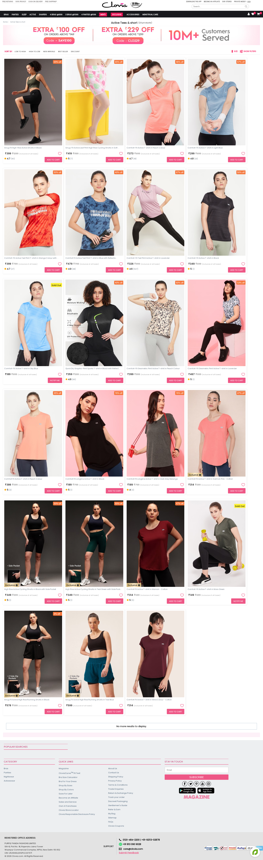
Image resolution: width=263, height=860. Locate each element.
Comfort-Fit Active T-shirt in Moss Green (206, 589)
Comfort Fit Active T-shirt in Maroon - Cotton (147, 589)
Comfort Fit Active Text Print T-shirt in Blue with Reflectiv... (91, 258)
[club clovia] (197, 797)
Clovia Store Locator (69, 810)
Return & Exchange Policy (120, 793)
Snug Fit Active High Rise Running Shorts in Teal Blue (89, 699)
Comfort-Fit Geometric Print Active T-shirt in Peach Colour (153, 368)
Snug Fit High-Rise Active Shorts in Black (23, 147)
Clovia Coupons (116, 825)
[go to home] (115, 4)
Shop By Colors (66, 789)
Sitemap (112, 817)
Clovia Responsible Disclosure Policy (77, 814)
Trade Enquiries (116, 789)
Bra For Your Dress (68, 781)
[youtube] (202, 783)
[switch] (249, 2)
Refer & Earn (114, 809)
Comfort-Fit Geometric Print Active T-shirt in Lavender (212, 368)
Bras (6, 14)
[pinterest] (196, 783)
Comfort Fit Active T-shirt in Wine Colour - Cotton (149, 699)
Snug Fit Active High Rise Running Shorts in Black (26, 699)
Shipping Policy (115, 776)
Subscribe (196, 777)
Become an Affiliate (212, 1)
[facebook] (184, 783)
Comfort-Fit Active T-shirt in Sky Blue (21, 368)
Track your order (116, 797)
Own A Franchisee (68, 806)
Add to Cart (53, 159)
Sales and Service (68, 801)
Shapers (43, 14)
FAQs (110, 821)
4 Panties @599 (88, 14)
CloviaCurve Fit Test (69, 773)
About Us (112, 768)
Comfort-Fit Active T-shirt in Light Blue (205, 147)
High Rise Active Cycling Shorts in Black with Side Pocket (30, 589)
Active (33, 14)
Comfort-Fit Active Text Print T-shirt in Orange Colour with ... (31, 258)
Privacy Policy (115, 780)
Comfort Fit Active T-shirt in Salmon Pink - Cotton (210, 479)
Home (5, 22)
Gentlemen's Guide (117, 805)
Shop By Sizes (65, 785)
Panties (15, 14)
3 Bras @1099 (71, 14)
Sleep (24, 14)
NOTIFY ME (55, 380)
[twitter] (190, 783)
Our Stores (227, 1)
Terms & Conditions (118, 784)
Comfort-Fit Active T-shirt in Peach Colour (146, 147)
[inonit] (208, 783)
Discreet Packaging (118, 801)
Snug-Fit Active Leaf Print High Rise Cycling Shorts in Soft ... (92, 147)
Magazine (64, 768)
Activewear (9, 780)
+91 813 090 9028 (131, 844)
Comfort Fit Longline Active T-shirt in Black (84, 479)
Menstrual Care (150, 14)
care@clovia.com (133, 848)
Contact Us (113, 772)
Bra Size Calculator (68, 777)
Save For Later (66, 793)
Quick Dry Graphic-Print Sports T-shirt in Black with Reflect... (92, 368)
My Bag (111, 813)
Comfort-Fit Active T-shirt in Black (203, 258)
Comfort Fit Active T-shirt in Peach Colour (23, 479)
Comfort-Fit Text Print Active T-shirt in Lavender (148, 258)
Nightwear (9, 776)
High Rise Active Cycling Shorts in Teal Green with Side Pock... (93, 589)
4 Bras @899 (56, 14)
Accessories (133, 14)
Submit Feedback (129, 852)
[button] (246, 6)
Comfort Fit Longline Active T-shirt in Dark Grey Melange (152, 479)
